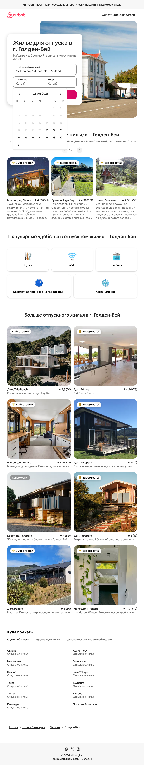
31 (19, 144)
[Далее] (79, 150)
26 (33, 137)
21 (47, 130)
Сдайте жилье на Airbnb (118, 15)
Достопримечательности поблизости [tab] (89, 639)
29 (54, 137)
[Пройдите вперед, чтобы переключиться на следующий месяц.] (61, 94)
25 (26, 137)
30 (61, 137)
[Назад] (65, 150)
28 (47, 137)
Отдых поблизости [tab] (18, 639)
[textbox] (29, 83)
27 (40, 137)
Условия (87, 759)
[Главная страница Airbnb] (16, 15)
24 (19, 137)
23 (61, 130)
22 (54, 130)
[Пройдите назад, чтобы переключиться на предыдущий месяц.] (19, 94)
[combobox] (45, 71)
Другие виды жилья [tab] (48, 639)
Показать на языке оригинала (103, 4)
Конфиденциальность (66, 759)
